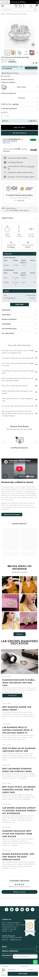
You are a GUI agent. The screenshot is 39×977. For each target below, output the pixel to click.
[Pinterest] (17, 909)
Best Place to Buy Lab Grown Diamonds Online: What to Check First (19, 790)
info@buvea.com (15, 940)
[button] (37, 52)
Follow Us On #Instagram (12, 514)
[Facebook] (6, 909)
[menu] (2, 6)
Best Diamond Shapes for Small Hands (16, 708)
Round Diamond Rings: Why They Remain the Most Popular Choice (18, 857)
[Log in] (31, 6)
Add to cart (19, 127)
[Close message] (36, 956)
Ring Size (3, 136)
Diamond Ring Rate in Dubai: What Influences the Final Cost (18, 683)
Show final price (31, 67)
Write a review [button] (19, 892)
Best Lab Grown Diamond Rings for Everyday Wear (17, 770)
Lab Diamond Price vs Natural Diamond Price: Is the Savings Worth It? (17, 730)
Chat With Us (21, 133)
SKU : (2, 76)
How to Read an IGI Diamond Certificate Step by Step (19, 749)
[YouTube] (27, 909)
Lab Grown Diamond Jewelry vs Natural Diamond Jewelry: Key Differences (19, 811)
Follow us (19, 634)
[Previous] (4, 442)
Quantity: (5, 112)
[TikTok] (22, 909)
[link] (19, 442)
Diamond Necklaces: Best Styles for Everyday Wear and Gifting (17, 834)
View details (12, 695)
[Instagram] (12, 909)
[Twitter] (32, 909)
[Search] (19, 9)
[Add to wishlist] (36, 63)
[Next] (35, 442)
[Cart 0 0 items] (36, 6)
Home (2, 14)
